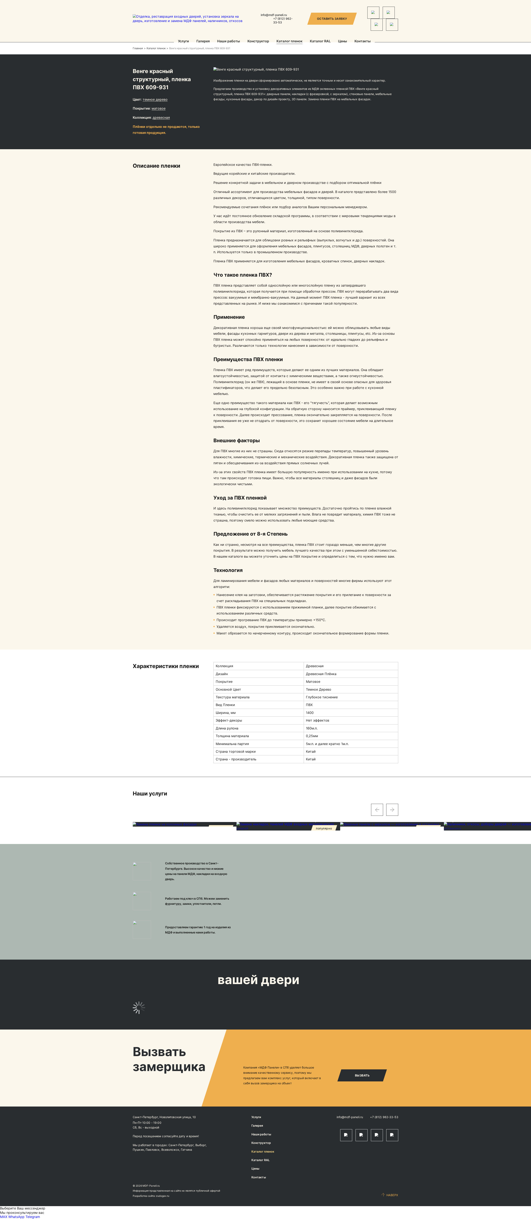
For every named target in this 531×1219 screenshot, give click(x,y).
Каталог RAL (320, 41)
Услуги (183, 41)
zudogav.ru (162, 1195)
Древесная (161, 117)
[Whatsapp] (389, 13)
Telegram (33, 1217)
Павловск (153, 1149)
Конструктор (258, 41)
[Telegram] (373, 13)
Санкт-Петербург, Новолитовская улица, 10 (164, 1117)
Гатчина (186, 1149)
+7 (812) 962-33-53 (384, 1117)
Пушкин (138, 1149)
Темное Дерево (155, 99)
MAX (3, 1217)
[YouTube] (392, 25)
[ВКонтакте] (377, 25)
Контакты (362, 41)
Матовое (159, 108)
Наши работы (228, 41)
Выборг (200, 1145)
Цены (342, 41)
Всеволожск (170, 1149)
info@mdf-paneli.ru (274, 15)
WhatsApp (16, 1217)
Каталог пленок (289, 41)
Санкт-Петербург (181, 1145)
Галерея (203, 41)
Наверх (392, 1195)
